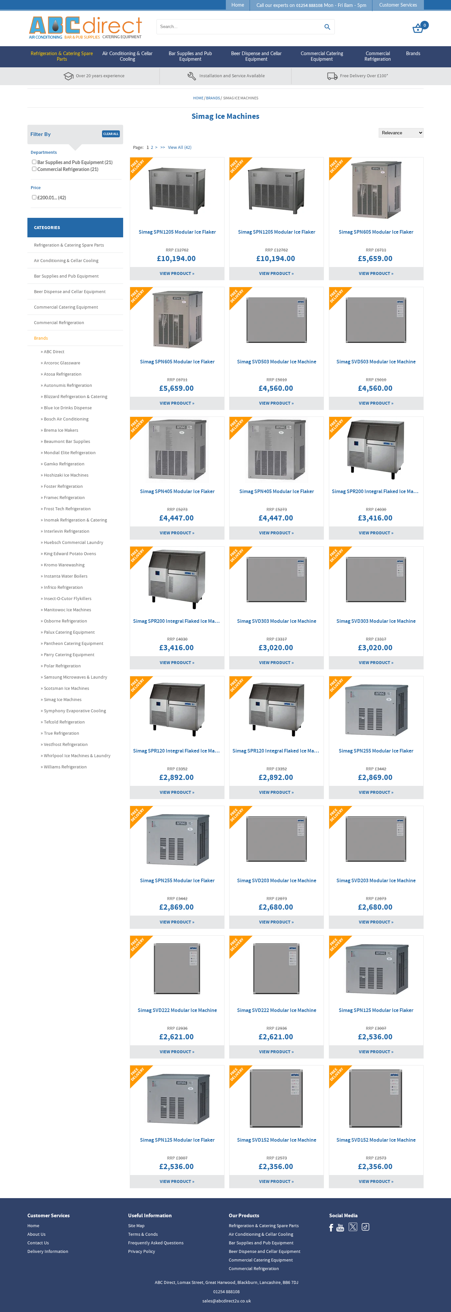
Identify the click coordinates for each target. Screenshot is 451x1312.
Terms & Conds (143, 1234)
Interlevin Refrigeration (66, 531)
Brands (413, 53)
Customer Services (398, 5)
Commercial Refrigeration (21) (67, 169)
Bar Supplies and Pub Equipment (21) (75, 162)
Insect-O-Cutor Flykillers (67, 598)
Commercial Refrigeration (377, 56)
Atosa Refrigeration (63, 374)
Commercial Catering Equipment (322, 56)
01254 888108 (226, 1292)
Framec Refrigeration (64, 497)
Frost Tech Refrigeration (67, 509)
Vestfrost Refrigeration (66, 744)
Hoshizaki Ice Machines (66, 475)
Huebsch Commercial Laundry (73, 542)
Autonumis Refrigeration (68, 385)
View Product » (177, 273)
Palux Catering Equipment (69, 632)
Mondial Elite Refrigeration (70, 452)
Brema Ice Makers (61, 430)
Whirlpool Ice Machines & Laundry (77, 755)
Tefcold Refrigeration (64, 722)
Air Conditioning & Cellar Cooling (127, 56)
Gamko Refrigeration (64, 464)
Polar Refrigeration (62, 666)
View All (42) (179, 147)
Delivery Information (47, 1251)
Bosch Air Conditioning (66, 419)
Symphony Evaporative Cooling (75, 711)
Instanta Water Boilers (65, 576)
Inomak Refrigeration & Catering (75, 520)
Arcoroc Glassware (62, 363)
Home (237, 5)
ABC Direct (54, 351)
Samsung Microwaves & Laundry (75, 677)
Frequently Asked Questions (156, 1243)
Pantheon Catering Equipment (73, 643)
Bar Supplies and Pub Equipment (190, 56)
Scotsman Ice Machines (66, 688)
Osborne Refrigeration (65, 621)
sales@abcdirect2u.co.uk (226, 1301)
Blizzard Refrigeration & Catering (75, 396)
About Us (36, 1234)
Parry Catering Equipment (69, 654)
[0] (418, 33)
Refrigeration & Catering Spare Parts (62, 56)
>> (162, 147)
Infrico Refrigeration (63, 587)
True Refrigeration (61, 733)
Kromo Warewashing (64, 565)
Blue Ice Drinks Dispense (68, 408)
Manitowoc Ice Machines (67, 610)
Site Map (136, 1225)
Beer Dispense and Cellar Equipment (256, 56)
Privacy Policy (141, 1251)
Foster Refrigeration (63, 486)
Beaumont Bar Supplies (67, 441)
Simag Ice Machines (63, 699)
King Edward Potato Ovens (70, 553)
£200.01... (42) (51, 197)
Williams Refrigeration (65, 767)
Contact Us (38, 1243)
